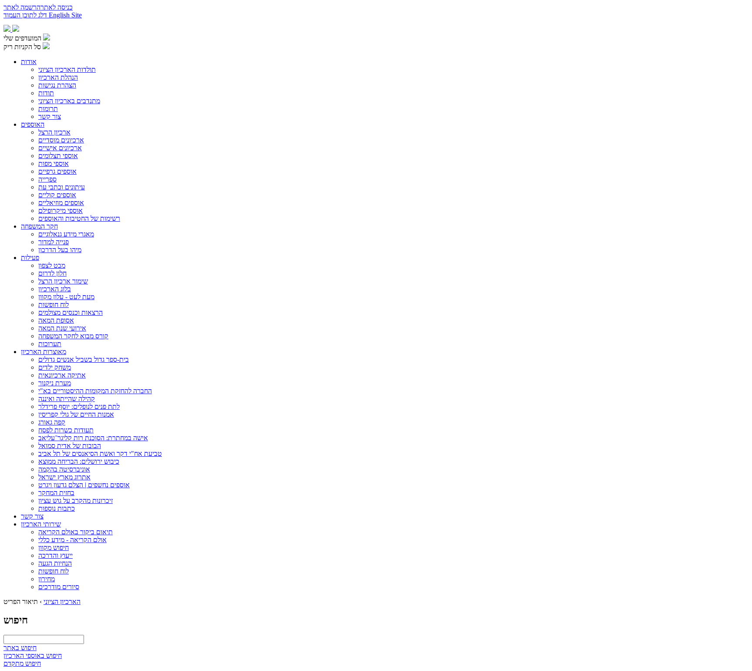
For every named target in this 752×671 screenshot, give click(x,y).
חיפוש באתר (20, 647)
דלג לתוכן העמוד (26, 15)
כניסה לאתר (56, 7)
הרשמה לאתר (21, 7)
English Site (65, 15)
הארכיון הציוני (62, 601)
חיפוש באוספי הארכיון (32, 655)
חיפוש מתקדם (22, 663)
